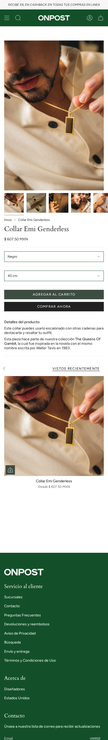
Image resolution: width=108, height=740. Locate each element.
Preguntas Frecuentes (22, 615)
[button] (18, 18)
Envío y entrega (16, 651)
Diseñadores (14, 689)
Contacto (12, 606)
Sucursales (13, 597)
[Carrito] (100, 18)
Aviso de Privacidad (20, 633)
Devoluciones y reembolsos (27, 624)
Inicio (8, 220)
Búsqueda (12, 642)
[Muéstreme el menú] (7, 18)
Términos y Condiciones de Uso (30, 660)
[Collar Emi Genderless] (54, 426)
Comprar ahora (54, 306)
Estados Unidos (17, 698)
